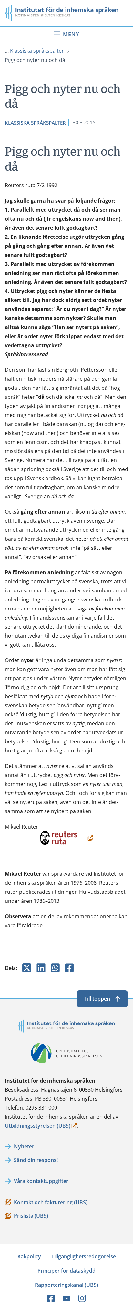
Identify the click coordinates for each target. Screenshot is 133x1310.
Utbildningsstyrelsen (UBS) (37, 1126)
